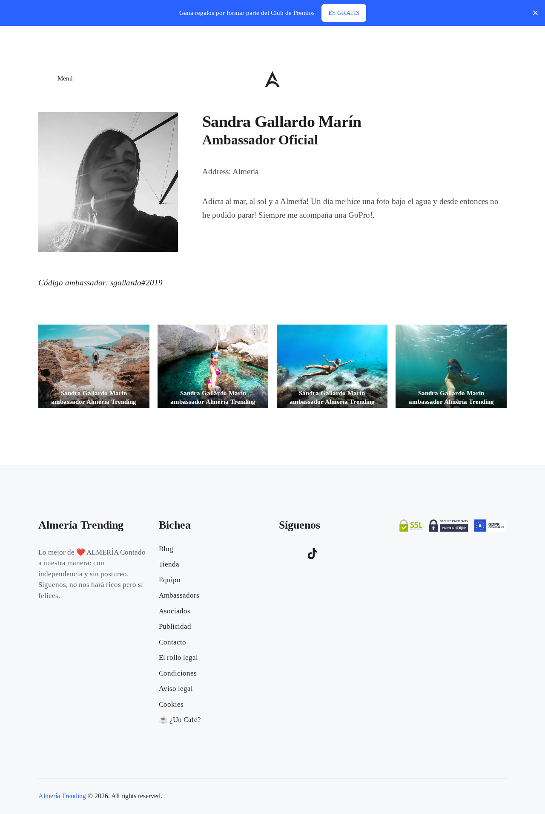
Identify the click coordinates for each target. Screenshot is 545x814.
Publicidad (175, 626)
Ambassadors (179, 595)
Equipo (170, 580)
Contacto (172, 642)
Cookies (171, 704)
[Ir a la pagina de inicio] (272, 79)
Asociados (174, 611)
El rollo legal (178, 657)
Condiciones (178, 673)
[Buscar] (500, 78)
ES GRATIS (343, 12)
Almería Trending (62, 796)
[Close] (535, 13)
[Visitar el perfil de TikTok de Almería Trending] (312, 554)
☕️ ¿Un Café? (180, 720)
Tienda (169, 564)
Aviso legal (176, 689)
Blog (166, 549)
